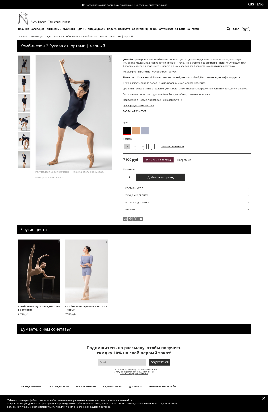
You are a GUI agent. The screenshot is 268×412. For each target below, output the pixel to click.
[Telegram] (140, 219)
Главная (22, 36)
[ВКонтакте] (125, 219)
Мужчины (69, 29)
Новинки (23, 29)
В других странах (113, 386)
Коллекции (37, 29)
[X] (135, 219)
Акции (153, 29)
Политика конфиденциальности (134, 373)
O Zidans (180, 29)
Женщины (53, 29)
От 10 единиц (140, 29)
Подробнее (184, 160)
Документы (135, 386)
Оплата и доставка (58, 386)
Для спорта (53, 36)
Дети (81, 29)
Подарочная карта (118, 29)
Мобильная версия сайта (162, 386)
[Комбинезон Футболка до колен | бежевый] (136, 131)
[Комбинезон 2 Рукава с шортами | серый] (145, 131)
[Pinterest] (130, 219)
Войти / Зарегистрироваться (228, 4)
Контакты (193, 29)
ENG (260, 4)
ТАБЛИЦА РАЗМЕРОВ (135, 111)
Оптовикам (166, 29)
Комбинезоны (71, 36)
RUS (250, 4)
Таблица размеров (31, 386)
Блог (236, 29)
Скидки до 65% (96, 29)
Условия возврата (86, 386)
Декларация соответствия (138, 105)
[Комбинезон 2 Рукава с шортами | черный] (127, 131)
